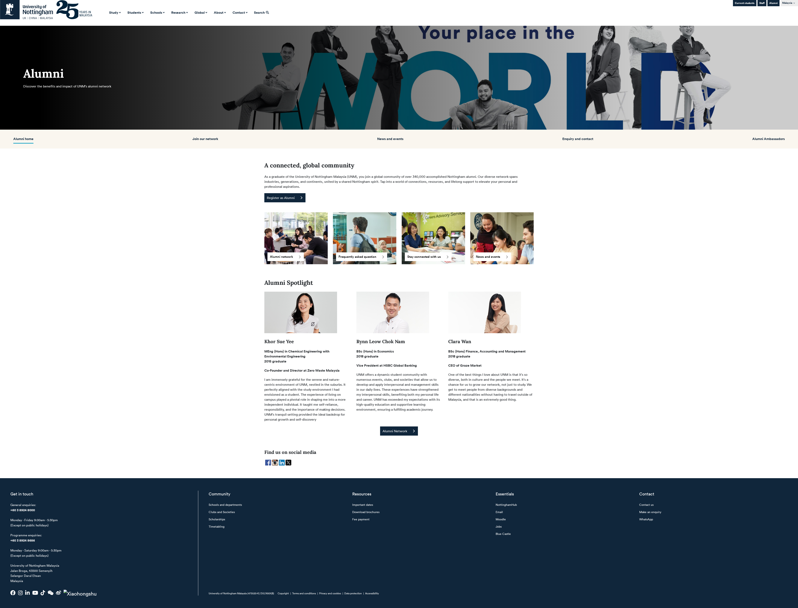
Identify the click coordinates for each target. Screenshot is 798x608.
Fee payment (360, 519)
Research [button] (178, 12)
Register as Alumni (281, 198)
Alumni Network (395, 431)
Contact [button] (239, 12)
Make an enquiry (650, 512)
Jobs (499, 526)
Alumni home (23, 138)
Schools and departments (225, 505)
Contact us (646, 505)
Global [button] (200, 12)
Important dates (362, 505)
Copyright (283, 593)
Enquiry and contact (577, 138)
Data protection (353, 593)
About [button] (218, 12)
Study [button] (113, 12)
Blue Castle (503, 534)
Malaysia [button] (787, 3)
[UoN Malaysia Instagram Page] (20, 592)
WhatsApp (646, 519)
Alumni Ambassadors (768, 138)
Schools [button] (156, 12)
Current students (745, 3)
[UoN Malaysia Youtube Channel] (35, 592)
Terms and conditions (304, 593)
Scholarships (217, 519)
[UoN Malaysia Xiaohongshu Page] (80, 592)
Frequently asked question (357, 256)
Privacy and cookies (330, 593)
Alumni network (281, 256)
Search (260, 12)
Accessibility (372, 593)
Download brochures (365, 512)
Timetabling (216, 526)
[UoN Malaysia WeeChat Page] (50, 592)
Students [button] (134, 12)
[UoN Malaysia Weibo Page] (58, 592)
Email (499, 512)
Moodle (501, 519)
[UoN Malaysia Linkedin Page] (27, 592)
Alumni (773, 3)
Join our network (205, 138)
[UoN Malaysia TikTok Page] (43, 592)
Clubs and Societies (222, 512)
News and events (390, 138)
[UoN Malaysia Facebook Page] (13, 592)
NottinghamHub (506, 505)
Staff (762, 3)
